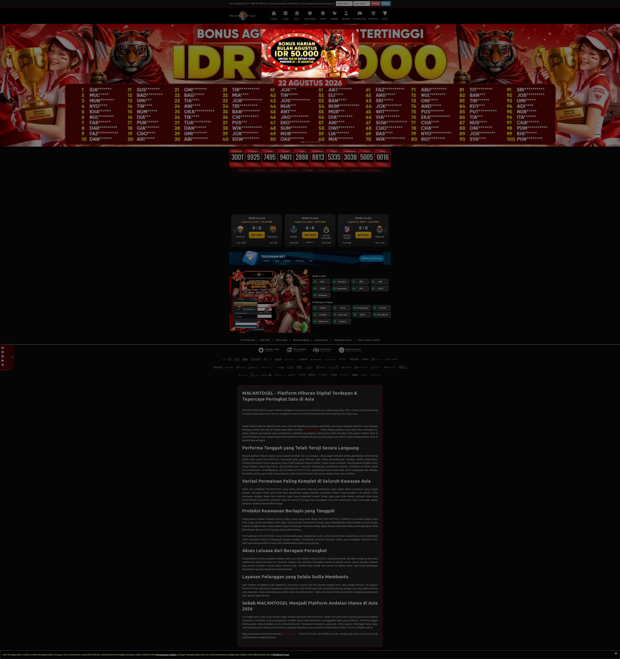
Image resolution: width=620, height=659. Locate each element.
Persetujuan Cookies (166, 654)
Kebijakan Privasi (281, 654)
